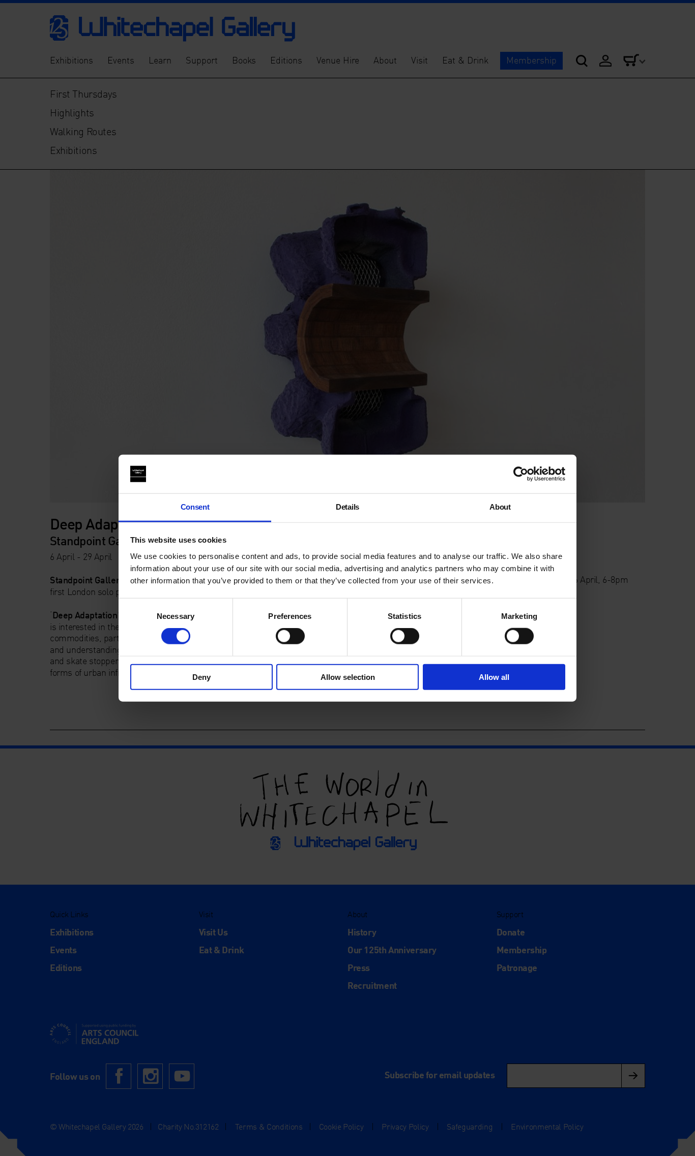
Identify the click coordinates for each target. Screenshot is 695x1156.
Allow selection (348, 676)
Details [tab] (347, 507)
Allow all (494, 676)
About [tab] (499, 507)
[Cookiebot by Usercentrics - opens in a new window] (520, 474)
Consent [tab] (195, 507)
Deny (201, 676)
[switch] (290, 636)
